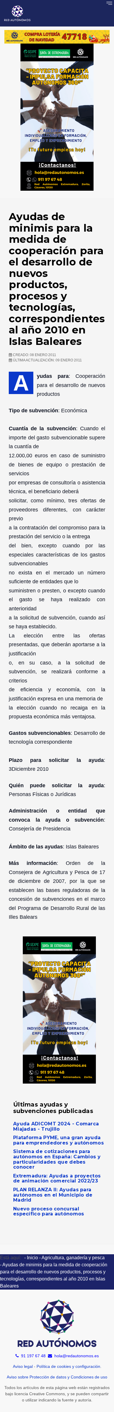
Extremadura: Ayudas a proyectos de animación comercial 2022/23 (57, 1178)
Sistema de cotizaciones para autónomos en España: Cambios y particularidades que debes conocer (57, 1159)
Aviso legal (23, 1366)
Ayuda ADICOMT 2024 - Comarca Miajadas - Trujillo (56, 1126)
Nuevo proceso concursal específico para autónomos (48, 1211)
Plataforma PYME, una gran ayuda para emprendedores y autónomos (58, 1140)
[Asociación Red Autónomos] (17, 13)
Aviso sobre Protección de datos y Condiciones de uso (57, 1377)
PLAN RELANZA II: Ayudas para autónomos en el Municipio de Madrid (52, 1195)
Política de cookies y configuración (68, 1366)
